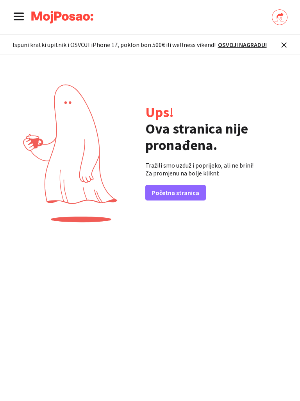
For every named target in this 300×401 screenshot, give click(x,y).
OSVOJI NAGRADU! (242, 45)
